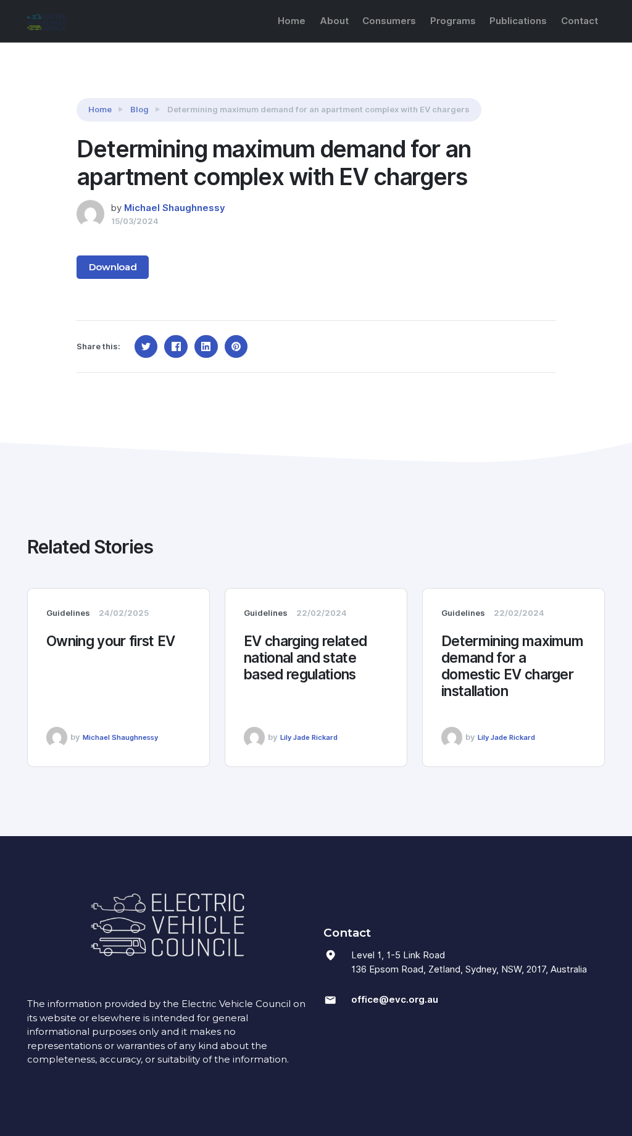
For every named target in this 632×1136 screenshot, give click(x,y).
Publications (518, 21)
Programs (453, 21)
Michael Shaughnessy (174, 208)
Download (113, 267)
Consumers (389, 21)
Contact (579, 21)
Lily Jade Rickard (309, 737)
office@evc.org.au (394, 999)
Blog (139, 109)
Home (292, 21)
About (334, 21)
